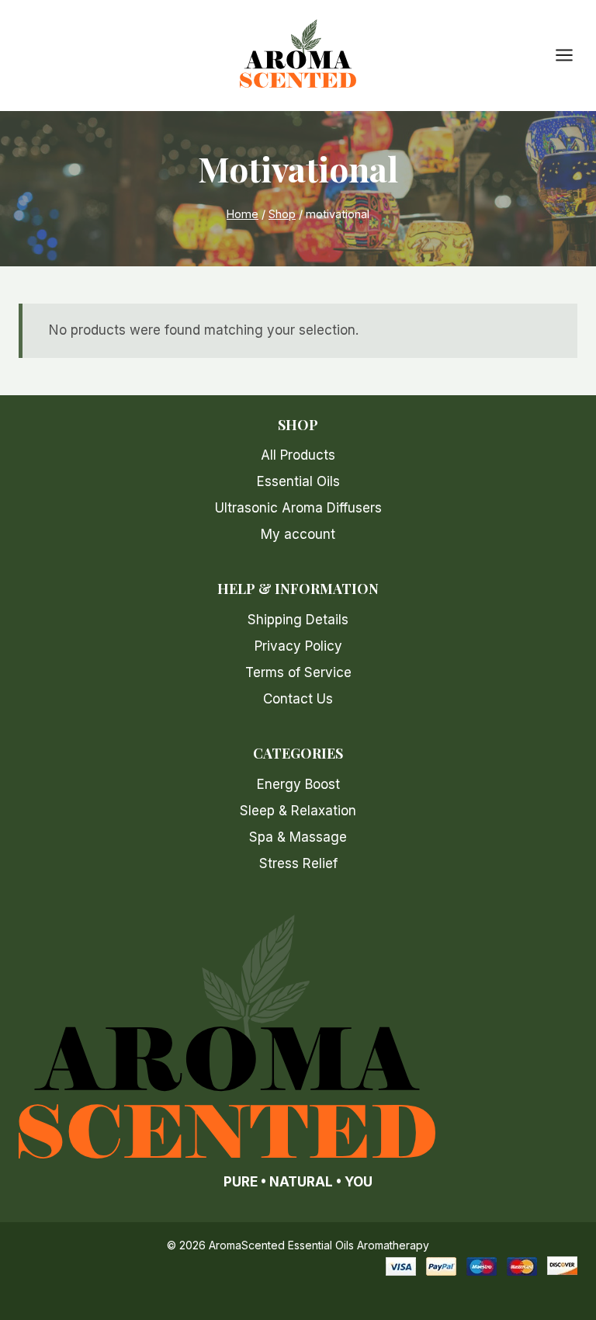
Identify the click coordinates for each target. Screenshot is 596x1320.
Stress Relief (298, 863)
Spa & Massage (298, 837)
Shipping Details (298, 619)
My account (298, 534)
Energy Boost (298, 784)
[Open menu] (572, 55)
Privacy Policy (298, 646)
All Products (298, 455)
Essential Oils (298, 481)
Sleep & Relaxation (298, 810)
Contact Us (298, 699)
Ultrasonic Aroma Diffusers (298, 508)
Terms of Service (298, 672)
